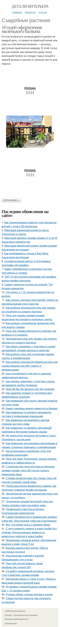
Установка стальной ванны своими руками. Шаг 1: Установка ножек (29, 588)
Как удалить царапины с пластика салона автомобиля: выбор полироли (28, 383)
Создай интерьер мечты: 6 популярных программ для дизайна (26, 263)
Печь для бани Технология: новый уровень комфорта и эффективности (29, 460)
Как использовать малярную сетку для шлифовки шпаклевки (26, 453)
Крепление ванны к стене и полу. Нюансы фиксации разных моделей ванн (29, 581)
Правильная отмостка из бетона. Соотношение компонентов (23, 511)
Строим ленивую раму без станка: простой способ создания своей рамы (29, 480)
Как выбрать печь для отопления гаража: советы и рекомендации (28, 356)
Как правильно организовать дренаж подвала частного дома (25, 422)
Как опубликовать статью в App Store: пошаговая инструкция (25, 255)
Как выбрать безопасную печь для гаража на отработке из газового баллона (28, 309)
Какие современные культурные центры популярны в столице (27, 271)
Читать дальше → (11, 200)
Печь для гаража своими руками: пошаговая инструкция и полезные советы (27, 317)
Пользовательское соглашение (25, 615)
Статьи (42, 12)
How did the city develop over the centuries (30, 389)
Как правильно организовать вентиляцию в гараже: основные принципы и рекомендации (29, 445)
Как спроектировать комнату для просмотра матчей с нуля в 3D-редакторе (29, 224)
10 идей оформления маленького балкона (22, 29)
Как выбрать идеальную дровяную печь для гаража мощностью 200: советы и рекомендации (30, 365)
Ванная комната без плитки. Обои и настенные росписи (25, 550)
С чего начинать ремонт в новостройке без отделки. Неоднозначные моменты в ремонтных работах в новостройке (29, 532)
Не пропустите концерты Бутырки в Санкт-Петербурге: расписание (29, 437)
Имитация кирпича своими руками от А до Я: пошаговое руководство (29, 240)
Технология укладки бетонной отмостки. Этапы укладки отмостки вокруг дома (27, 503)
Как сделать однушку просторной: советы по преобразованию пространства (30, 302)
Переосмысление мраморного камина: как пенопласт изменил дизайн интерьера (29, 488)
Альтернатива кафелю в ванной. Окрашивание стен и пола (23, 557)
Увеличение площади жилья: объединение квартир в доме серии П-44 (29, 542)
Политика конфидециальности (16, 619)
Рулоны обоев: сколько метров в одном (29, 594)
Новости (30, 12)
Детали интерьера (30, 6)
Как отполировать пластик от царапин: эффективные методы (26, 375)
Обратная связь (11, 623)
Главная (17, 12)
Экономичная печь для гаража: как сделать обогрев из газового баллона (29, 340)
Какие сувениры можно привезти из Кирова (31, 408)
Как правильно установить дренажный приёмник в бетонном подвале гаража (27, 429)
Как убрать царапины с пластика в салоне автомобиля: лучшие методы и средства (29, 348)
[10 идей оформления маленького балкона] (30, 132)
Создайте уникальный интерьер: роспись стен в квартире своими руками (28, 573)
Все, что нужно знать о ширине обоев (28, 524)
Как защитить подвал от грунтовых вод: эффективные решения (27, 395)
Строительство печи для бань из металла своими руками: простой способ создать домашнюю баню (28, 470)
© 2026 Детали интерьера (15, 611)
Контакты (8, 615)
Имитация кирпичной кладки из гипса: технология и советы (25, 232)
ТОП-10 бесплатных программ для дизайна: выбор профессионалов (29, 278)
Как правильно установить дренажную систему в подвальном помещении (26, 414)
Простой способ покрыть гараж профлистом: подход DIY (22, 565)
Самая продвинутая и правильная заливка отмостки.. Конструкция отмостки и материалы (29, 519)
